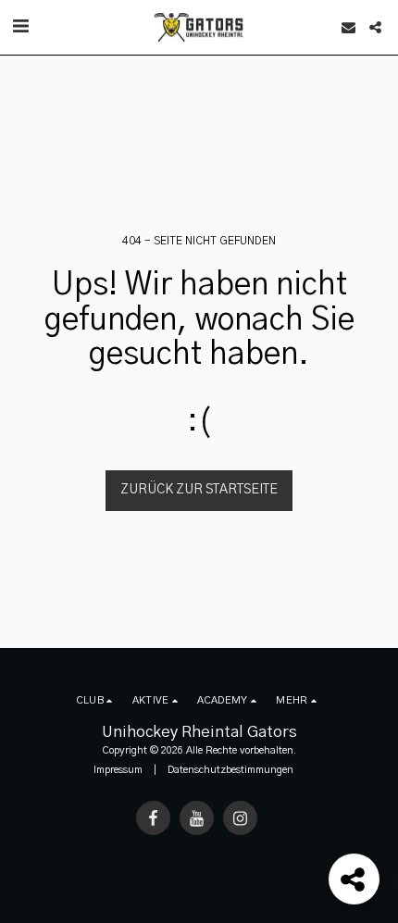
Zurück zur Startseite (199, 489)
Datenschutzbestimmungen (230, 770)
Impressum (118, 770)
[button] (20, 27)
